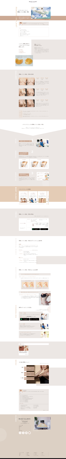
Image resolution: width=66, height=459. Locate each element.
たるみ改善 (26, 379)
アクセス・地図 (21, 425)
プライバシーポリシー (36, 455)
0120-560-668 (25, 421)
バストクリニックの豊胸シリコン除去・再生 (24, 31)
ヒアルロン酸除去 (27, 372)
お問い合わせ (20, 430)
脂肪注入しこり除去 (28, 375)
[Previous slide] (46, 204)
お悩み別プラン (35, 452)
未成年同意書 (28, 455)
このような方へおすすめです (23, 29)
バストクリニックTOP (21, 452)
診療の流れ (20, 426)
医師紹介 (42, 452)
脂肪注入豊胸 (27, 367)
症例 (19, 455)
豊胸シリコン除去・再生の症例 (23, 30)
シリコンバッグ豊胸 (28, 368)
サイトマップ (43, 455)
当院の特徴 (28, 452)
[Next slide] (48, 204)
